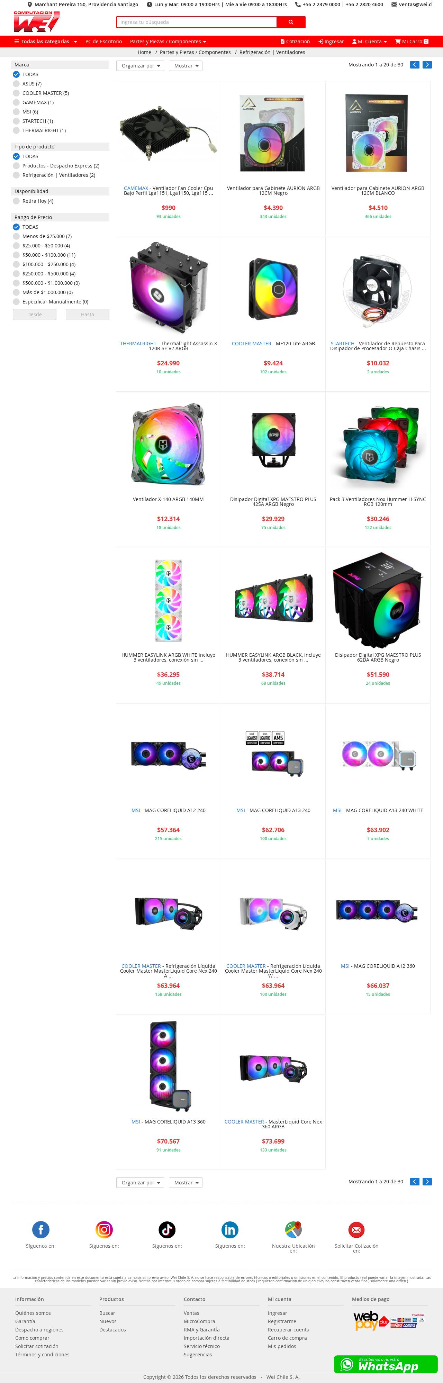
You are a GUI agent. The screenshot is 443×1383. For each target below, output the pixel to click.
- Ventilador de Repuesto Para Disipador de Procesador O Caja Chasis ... (378, 346)
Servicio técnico (202, 1346)
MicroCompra (199, 1321)
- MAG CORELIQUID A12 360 (378, 966)
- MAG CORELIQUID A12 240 (169, 810)
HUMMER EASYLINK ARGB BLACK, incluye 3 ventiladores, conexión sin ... (273, 658)
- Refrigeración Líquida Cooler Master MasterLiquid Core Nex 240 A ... (168, 971)
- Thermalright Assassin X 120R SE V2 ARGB (168, 346)
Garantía (25, 1321)
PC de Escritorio (103, 41)
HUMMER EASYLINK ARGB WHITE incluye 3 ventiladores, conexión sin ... (168, 658)
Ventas (191, 1313)
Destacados (112, 1329)
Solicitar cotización (36, 1346)
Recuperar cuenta (288, 1329)
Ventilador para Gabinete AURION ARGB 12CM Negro (273, 191)
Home (144, 52)
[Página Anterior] (414, 65)
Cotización (298, 41)
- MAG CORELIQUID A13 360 (169, 1122)
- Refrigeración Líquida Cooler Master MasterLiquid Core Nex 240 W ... (273, 971)
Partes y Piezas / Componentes (195, 52)
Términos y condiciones (42, 1354)
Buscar (107, 1313)
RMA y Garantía (202, 1329)
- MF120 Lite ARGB (273, 344)
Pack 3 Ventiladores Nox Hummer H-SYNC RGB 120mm (378, 502)
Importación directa (206, 1338)
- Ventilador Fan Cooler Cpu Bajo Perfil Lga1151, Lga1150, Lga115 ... (168, 191)
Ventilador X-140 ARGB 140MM (168, 499)
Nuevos (108, 1321)
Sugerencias (198, 1354)
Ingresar (333, 41)
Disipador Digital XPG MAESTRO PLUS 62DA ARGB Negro (378, 658)
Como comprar (32, 1338)
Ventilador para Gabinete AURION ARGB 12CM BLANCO (378, 191)
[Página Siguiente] (427, 65)
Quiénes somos (33, 1313)
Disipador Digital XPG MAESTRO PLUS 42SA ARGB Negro (273, 502)
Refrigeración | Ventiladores (272, 52)
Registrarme (282, 1321)
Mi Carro (414, 41)
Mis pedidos (282, 1346)
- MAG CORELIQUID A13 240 (273, 810)
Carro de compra (287, 1338)
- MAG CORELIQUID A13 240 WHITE (378, 810)
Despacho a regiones (39, 1329)
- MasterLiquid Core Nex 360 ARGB (273, 1124)
